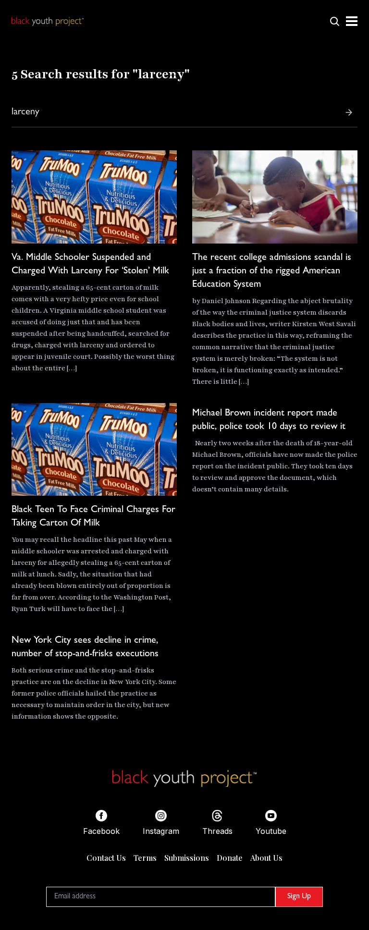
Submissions (186, 858)
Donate (230, 858)
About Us (266, 858)
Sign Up (299, 897)
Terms (145, 858)
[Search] (348, 112)
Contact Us (106, 858)
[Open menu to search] (334, 21)
